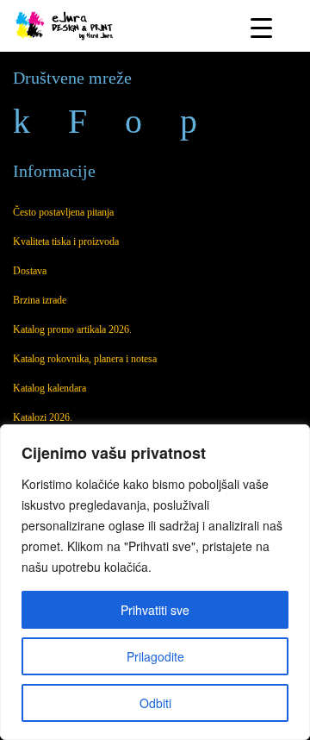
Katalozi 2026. (42, 417)
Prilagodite (155, 656)
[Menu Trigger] (261, 27)
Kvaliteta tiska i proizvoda (66, 241)
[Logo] (65, 23)
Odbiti (155, 703)
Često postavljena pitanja (63, 212)
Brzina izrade (39, 300)
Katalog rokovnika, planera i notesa (85, 359)
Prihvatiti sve (155, 609)
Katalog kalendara (49, 388)
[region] (155, 582)
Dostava (29, 271)
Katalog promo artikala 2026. (72, 329)
